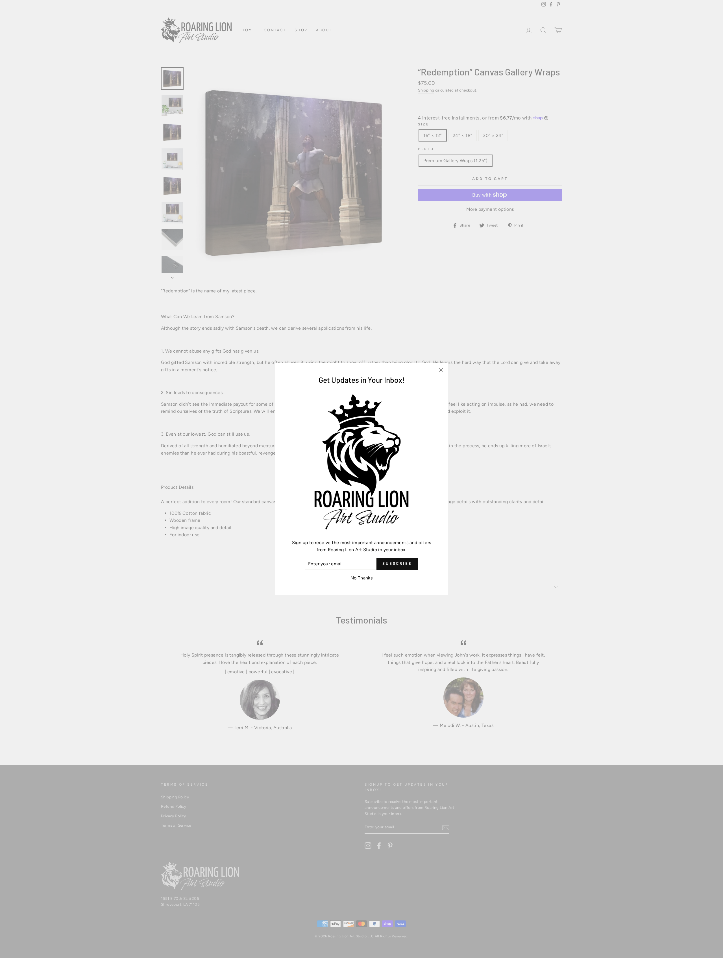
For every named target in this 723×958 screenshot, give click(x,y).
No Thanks (361, 578)
